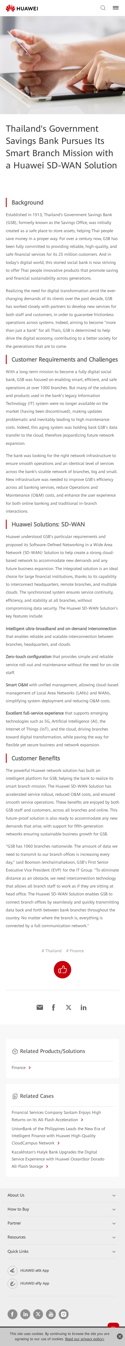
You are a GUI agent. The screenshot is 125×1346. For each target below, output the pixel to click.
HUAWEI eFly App (34, 1283)
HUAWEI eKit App (34, 1271)
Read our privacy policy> (84, 1339)
